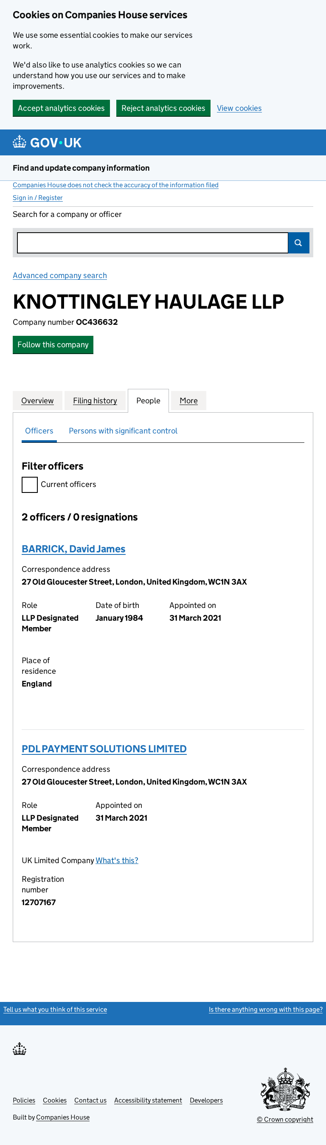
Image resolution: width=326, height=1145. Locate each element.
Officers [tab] (39, 431)
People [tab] (148, 400)
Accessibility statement (148, 1100)
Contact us (90, 1100)
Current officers (68, 484)
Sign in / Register (38, 198)
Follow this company (53, 344)
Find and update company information (81, 168)
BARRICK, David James (74, 549)
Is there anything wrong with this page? (266, 1009)
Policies (24, 1100)
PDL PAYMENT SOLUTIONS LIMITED (104, 749)
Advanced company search (60, 275)
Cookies (55, 1100)
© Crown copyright (285, 1119)
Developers (206, 1100)
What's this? (117, 860)
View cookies (239, 108)
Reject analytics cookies (163, 108)
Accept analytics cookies (61, 108)
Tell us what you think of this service (55, 1009)
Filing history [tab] (95, 400)
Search (298, 242)
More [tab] (189, 400)
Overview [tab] (37, 400)
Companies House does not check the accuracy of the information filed (116, 185)
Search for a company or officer (67, 214)
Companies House (63, 1117)
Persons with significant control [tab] (123, 431)
